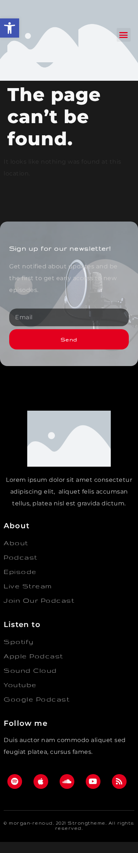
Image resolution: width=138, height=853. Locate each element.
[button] (9, 28)
